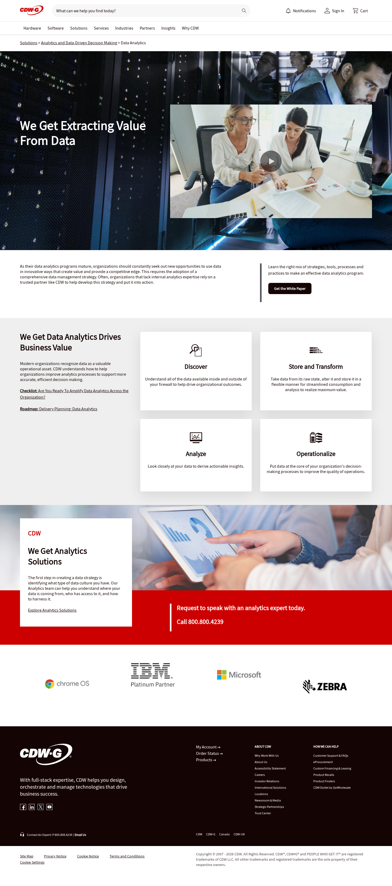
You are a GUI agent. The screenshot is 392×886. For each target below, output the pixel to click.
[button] (360, 10)
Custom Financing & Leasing (332, 768)
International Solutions (270, 787)
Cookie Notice (88, 856)
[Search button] (244, 10)
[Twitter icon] (41, 807)
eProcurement (323, 762)
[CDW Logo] (31, 10)
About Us (261, 762)
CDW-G (210, 834)
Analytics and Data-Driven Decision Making (79, 42)
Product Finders (324, 781)
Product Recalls (323, 775)
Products (204, 759)
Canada (224, 834)
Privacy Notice (55, 856)
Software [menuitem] (55, 28)
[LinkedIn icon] (32, 807)
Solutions (28, 42)
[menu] (300, 10)
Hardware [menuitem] (32, 28)
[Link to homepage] (31, 10)
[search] (143, 10)
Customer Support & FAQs (330, 755)
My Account (206, 746)
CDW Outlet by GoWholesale (332, 787)
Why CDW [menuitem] (190, 28)
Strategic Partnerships (269, 807)
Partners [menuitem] (147, 28)
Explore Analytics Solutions (52, 610)
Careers (260, 775)
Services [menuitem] (101, 28)
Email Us (80, 835)
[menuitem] (288, 10)
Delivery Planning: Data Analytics (58, 408)
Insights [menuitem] (168, 28)
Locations (261, 794)
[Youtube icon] (49, 807)
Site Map (26, 856)
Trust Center (263, 813)
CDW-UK (239, 834)
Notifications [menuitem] (304, 10)
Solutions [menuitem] (78, 28)
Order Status (208, 753)
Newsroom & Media (268, 800)
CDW (199, 834)
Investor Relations (267, 781)
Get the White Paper (290, 288)
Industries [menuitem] (124, 28)
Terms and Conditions (127, 856)
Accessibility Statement (270, 768)
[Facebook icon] (23, 807)
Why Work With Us (267, 755)
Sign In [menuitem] (338, 10)
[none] (32, 28)
